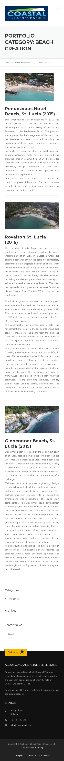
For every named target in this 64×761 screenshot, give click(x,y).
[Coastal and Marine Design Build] (26, 13)
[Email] (22, 652)
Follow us (13, 652)
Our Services (44, 756)
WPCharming (37, 747)
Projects (19, 756)
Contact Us (31, 756)
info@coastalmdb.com (21, 725)
